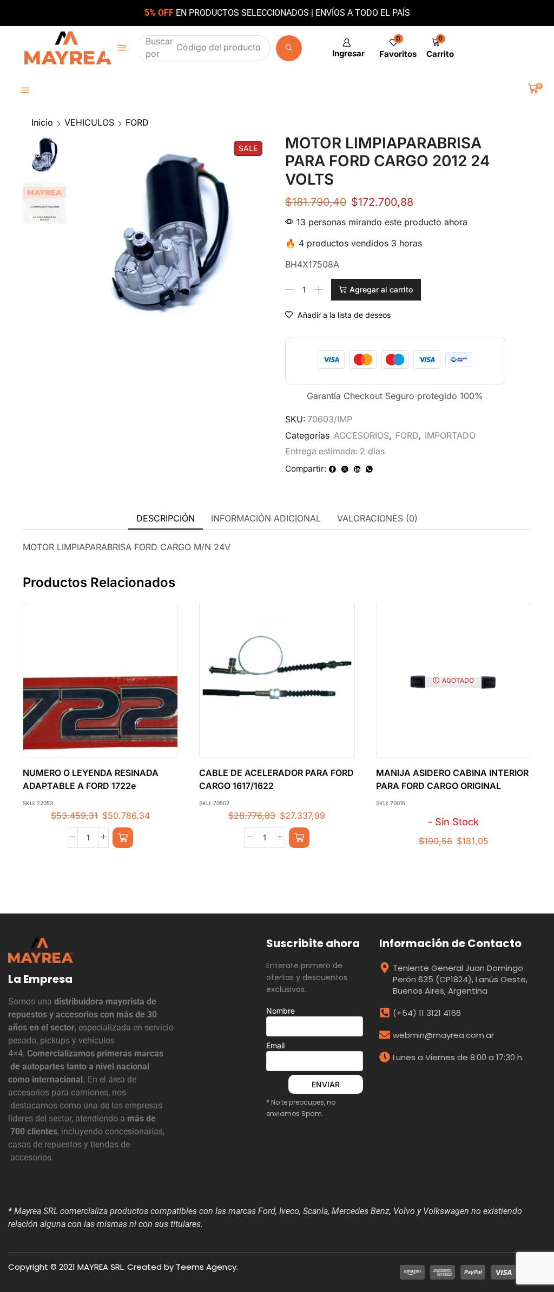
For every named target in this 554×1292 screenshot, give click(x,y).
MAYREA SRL (100, 1267)
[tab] (165, 518)
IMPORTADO (450, 435)
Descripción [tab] (165, 518)
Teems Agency (206, 1267)
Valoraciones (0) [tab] (377, 518)
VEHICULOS (89, 122)
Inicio (42, 122)
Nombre (280, 1010)
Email (275, 1045)
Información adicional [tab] (266, 518)
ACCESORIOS (361, 435)
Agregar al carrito (381, 289)
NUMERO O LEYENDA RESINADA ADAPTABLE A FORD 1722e (91, 779)
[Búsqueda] (291, 48)
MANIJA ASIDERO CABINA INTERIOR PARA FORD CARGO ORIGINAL (452, 779)
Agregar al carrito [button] (89, 684)
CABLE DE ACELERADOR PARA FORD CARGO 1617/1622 (276, 779)
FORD (137, 122)
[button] (122, 47)
